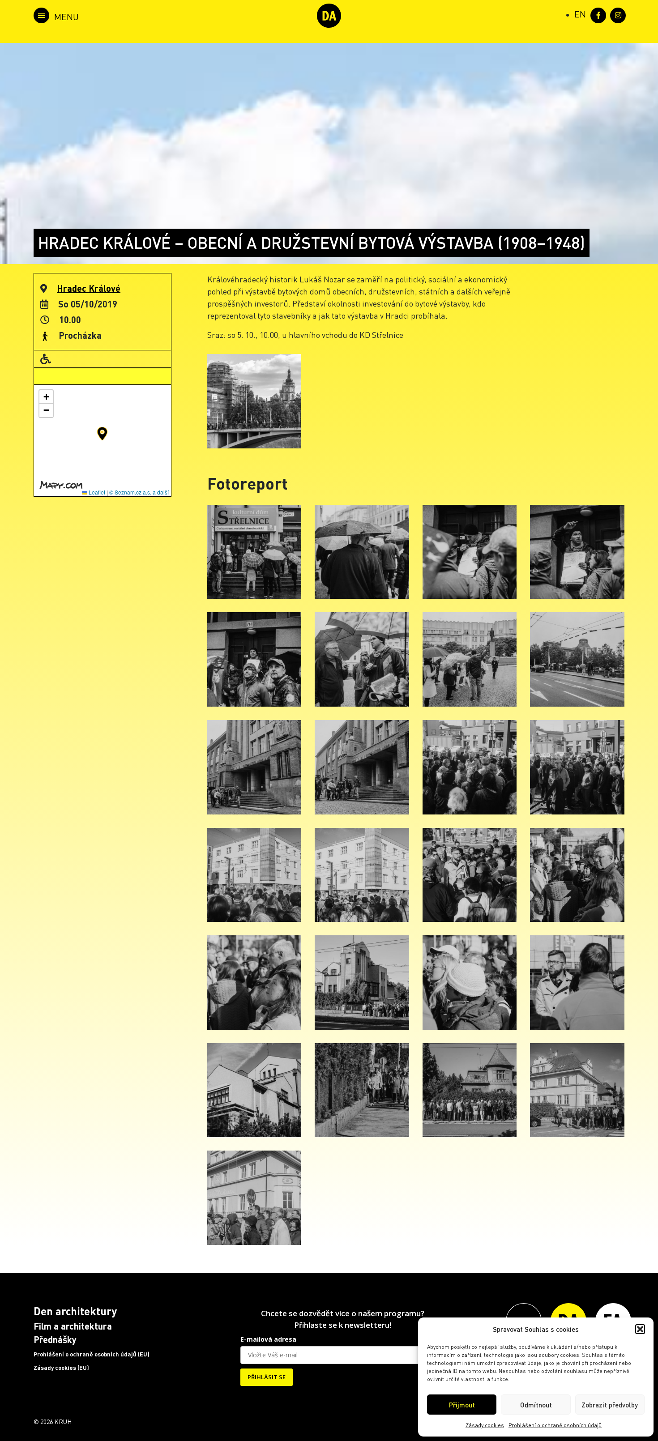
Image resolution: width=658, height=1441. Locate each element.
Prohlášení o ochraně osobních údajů (555, 1425)
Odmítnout (536, 1404)
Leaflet (96, 492)
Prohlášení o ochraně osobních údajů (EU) (92, 1354)
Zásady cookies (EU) (61, 1367)
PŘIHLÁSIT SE (267, 1377)
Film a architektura (73, 1326)
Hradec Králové (88, 288)
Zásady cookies (485, 1425)
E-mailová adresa (268, 1339)
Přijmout (462, 1404)
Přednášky (55, 1339)
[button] (640, 1329)
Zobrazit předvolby (609, 1404)
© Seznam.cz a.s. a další (139, 492)
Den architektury (75, 1311)
